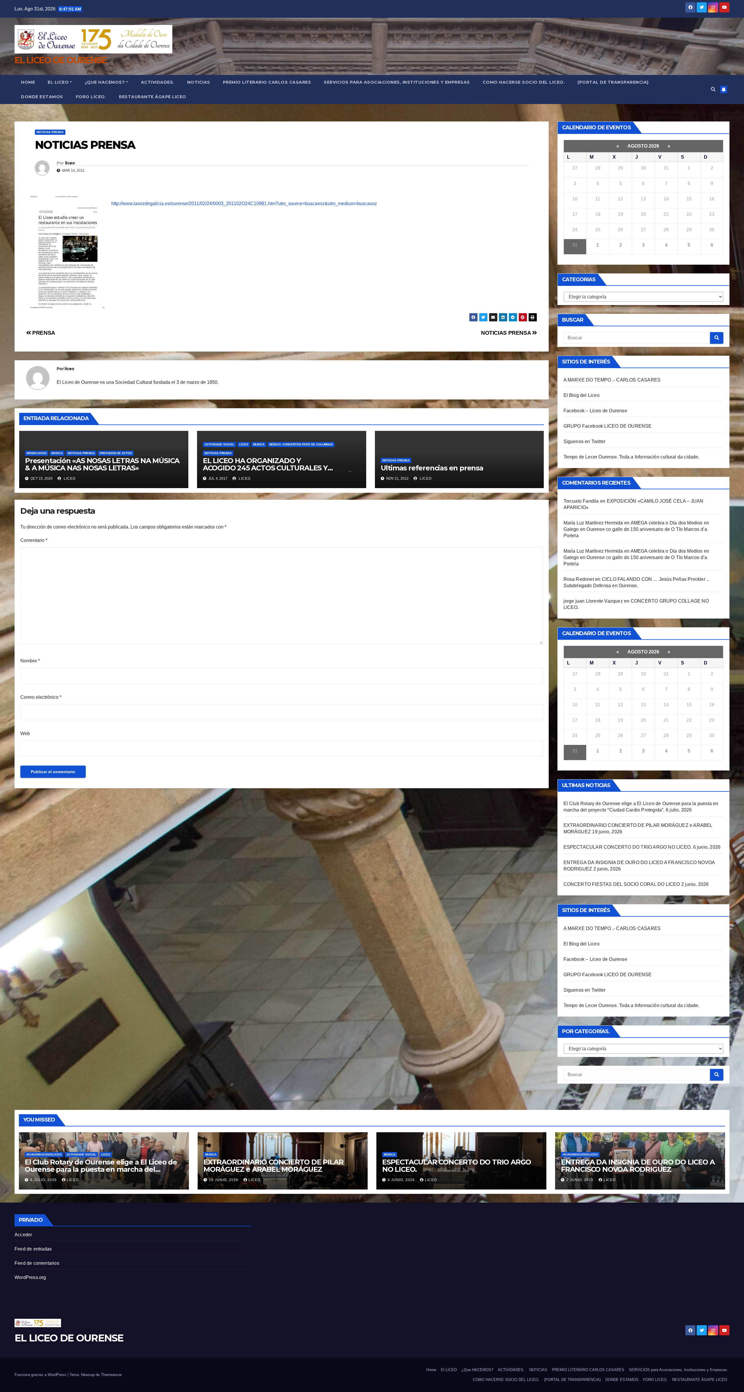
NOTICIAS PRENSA (50, 132)
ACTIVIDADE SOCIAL (219, 444)
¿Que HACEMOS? (105, 82)
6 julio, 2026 (44, 1180)
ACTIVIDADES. (157, 82)
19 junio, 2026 (224, 1180)
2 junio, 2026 (580, 1180)
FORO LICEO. (91, 96)
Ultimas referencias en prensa (432, 468)
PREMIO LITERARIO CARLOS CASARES (267, 82)
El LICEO (58, 82)
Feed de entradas (33, 1248)
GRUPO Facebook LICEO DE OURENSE (608, 426)
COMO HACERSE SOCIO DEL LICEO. (524, 82)
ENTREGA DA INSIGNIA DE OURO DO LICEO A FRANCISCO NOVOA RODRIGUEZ (637, 1166)
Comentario (33, 540)
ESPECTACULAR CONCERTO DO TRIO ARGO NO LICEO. (628, 847)
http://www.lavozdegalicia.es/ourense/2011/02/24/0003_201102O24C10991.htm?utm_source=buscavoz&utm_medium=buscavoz (244, 203)
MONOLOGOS (36, 453)
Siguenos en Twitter (585, 441)
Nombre (30, 660)
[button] (713, 89)
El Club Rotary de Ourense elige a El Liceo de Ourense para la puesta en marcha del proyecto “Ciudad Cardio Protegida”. (101, 1169)
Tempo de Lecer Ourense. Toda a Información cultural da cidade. (632, 456)
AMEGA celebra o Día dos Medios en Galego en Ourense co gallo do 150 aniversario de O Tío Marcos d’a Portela (636, 529)
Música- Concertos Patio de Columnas (301, 444)
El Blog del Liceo (582, 395)
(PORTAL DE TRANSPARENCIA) (613, 82)
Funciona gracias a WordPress (41, 1375)
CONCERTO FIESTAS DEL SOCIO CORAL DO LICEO (622, 884)
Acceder (23, 1234)
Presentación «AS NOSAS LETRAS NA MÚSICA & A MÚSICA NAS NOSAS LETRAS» (102, 464)
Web (25, 733)
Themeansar (111, 1375)
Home (28, 82)
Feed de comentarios (37, 1263)
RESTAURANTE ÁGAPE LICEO (152, 96)
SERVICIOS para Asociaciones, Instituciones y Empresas (397, 82)
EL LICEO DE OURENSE (61, 60)
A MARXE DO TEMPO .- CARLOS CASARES (612, 379)
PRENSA (43, 333)
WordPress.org (30, 1277)
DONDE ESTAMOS (42, 96)
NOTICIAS (198, 82)
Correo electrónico (40, 697)
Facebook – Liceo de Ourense (595, 410)
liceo (70, 163)
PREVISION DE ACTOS (116, 453)
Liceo (243, 444)
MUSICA (57, 453)
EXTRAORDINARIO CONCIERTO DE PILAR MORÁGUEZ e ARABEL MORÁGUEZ (273, 1166)
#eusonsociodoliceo (44, 1154)
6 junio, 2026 (402, 1180)
